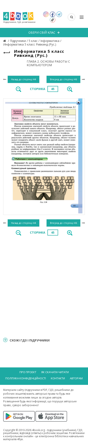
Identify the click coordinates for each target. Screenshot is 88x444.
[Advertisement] (44, 286)
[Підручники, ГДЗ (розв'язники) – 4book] (5, 41)
